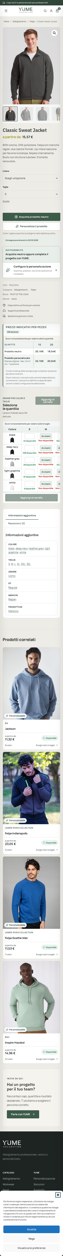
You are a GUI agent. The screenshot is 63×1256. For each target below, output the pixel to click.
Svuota (6, 201)
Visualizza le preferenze (31, 1248)
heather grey (36, 548)
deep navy (22, 548)
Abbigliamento (19, 21)
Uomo (14, 298)
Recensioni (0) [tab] (16, 523)
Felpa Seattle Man (16, 938)
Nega (32, 1238)
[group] (31, 354)
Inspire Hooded (15, 1042)
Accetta (31, 1229)
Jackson (10, 729)
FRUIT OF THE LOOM (19, 294)
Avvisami (45, 436)
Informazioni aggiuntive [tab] (22, 515)
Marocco (13, 611)
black (11, 548)
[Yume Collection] (25, 10)
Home (6, 21)
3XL (29, 564)
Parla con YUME (20, 1114)
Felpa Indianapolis (16, 833)
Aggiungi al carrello (47, 401)
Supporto (39, 1190)
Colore (6, 171)
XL (18, 564)
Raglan (12, 599)
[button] (58, 1195)
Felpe (32, 21)
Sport (6, 1190)
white (22, 552)
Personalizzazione (44, 1178)
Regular (12, 587)
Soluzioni (39, 1184)
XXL (23, 564)
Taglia (5, 187)
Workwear (8, 1184)
